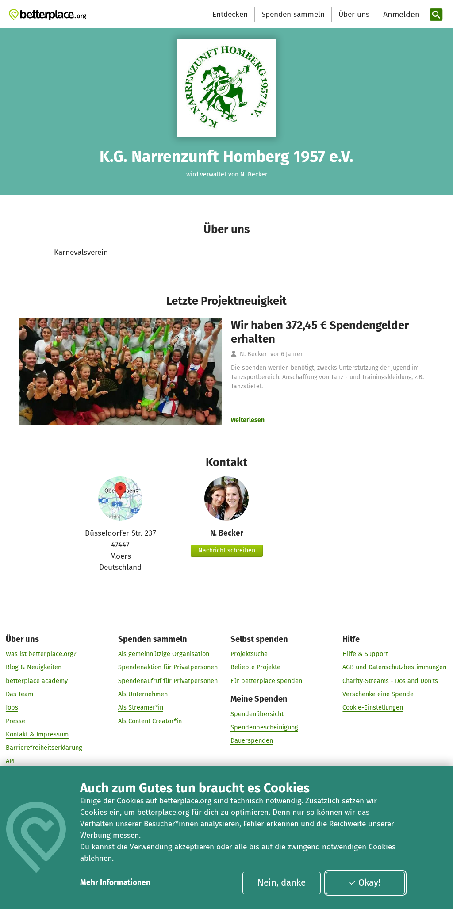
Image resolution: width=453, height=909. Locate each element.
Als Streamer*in (140, 707)
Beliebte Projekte (255, 667)
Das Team (19, 694)
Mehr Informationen (115, 882)
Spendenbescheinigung (264, 727)
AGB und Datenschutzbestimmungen (394, 667)
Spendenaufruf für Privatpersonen (168, 681)
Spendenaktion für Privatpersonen (168, 667)
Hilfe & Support (365, 654)
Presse (15, 721)
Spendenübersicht (257, 714)
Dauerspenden (251, 740)
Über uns (353, 14)
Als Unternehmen (143, 694)
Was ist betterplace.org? (41, 654)
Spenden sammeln (293, 14)
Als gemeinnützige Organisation (163, 654)
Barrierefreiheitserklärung (44, 748)
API (10, 761)
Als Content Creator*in (150, 721)
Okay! (369, 882)
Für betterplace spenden (266, 681)
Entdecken (230, 14)
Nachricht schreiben (226, 550)
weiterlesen (248, 420)
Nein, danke (281, 882)
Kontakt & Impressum (37, 734)
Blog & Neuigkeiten (33, 667)
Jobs (12, 707)
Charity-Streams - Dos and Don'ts (390, 681)
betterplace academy (37, 681)
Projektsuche (249, 654)
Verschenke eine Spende (378, 694)
